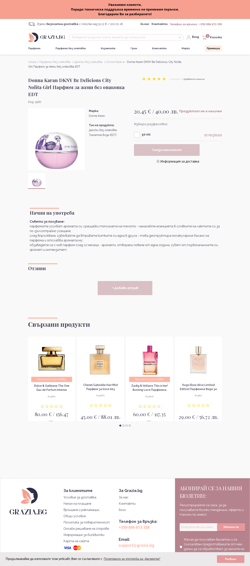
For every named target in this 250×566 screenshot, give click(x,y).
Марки (186, 48)
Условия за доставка (79, 497)
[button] (120, 426)
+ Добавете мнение (193, 79)
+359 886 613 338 (210, 24)
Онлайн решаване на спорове (86, 528)
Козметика (108, 48)
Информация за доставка (179, 161)
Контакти (160, 24)
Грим (134, 48)
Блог (122, 510)
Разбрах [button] (230, 559)
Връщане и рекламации (81, 510)
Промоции (213, 48)
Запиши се (231, 527)
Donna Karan (97, 115)
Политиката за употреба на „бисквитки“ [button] (132, 559)
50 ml (146, 134)
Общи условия (74, 516)
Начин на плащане (77, 503)
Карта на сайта (76, 541)
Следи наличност (167, 150)
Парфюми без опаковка (70, 48)
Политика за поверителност (86, 522)
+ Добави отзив (125, 288)
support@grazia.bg (136, 545)
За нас (144, 24)
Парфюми (34, 48)
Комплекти (159, 48)
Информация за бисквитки (83, 535)
